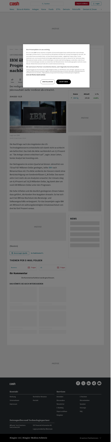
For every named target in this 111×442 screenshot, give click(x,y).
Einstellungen (47, 81)
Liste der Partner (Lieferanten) (35, 75)
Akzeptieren (63, 81)
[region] (56, 65)
